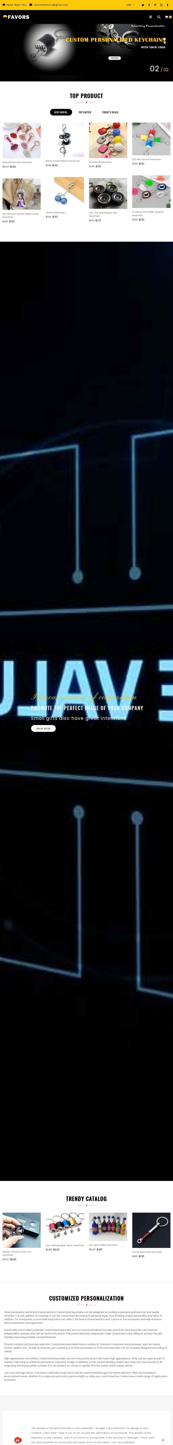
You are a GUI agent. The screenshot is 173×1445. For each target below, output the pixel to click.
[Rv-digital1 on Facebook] (149, 5)
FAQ (24, 4)
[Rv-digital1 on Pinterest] (155, 5)
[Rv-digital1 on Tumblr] (167, 5)
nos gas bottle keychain (103, 1245)
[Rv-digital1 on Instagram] (161, 5)
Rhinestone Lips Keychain (17, 162)
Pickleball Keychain (100, 162)
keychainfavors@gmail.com (51, 4)
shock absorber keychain (147, 1252)
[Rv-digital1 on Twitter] (143, 5)
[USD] (132, 5)
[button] (165, 39)
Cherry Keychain (55, 212)
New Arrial (61, 112)
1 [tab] (163, 1440)
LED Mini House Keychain (146, 159)
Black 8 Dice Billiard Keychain (63, 160)
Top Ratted (85, 112)
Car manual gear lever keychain (65, 1245)
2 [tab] (163, 1442)
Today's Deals (110, 112)
